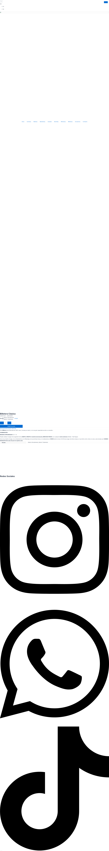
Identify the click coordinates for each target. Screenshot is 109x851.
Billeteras (70, 121)
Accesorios (77, 121)
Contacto (85, 121)
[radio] (9, 417)
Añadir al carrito (11, 426)
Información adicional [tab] (11, 428)
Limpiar (16, 418)
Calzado (50, 121)
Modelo (2, 418)
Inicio (23, 121)
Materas (35, 121)
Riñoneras (63, 121)
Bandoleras (42, 121)
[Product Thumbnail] (106, 2)
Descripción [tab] (3, 428)
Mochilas (56, 121)
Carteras (29, 121)
